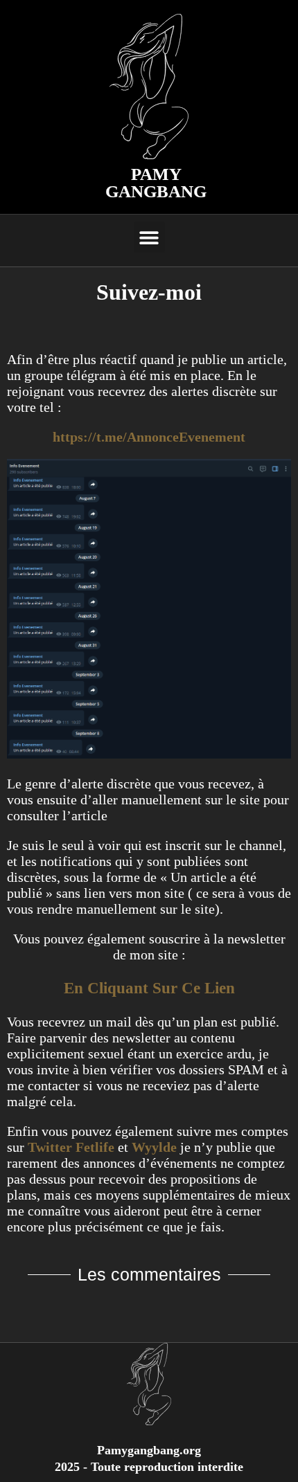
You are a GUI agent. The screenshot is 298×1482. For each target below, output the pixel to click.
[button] (149, 237)
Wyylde (154, 1147)
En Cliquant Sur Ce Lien (149, 988)
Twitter (50, 1147)
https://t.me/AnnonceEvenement (149, 436)
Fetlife (95, 1147)
